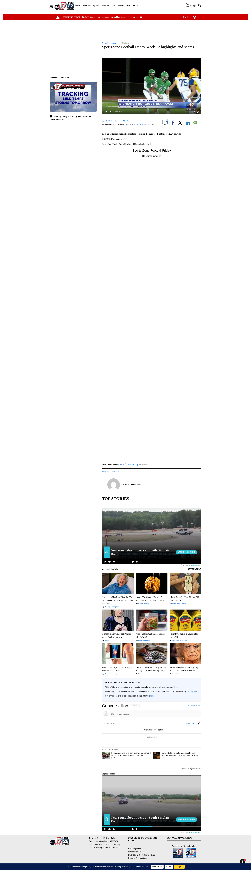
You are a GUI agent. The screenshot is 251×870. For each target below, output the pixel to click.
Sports (96, 5)
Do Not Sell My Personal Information (104, 847)
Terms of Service (96, 838)
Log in (190, 705)
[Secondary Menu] (53, 6)
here (152, 696)
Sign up (196, 705)
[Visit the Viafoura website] (195, 769)
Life (113, 5)
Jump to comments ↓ (110, 471)
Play (128, 5)
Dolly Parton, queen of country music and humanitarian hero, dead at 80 (112, 17)
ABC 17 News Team (111, 121)
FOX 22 (105, 5)
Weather (86, 5)
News (77, 5)
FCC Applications (111, 844)
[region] (151, 737)
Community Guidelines (98, 841)
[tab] (109, 724)
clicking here (192, 691)
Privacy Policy (110, 838)
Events (121, 5)
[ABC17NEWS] (64, 5)
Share (135, 5)
